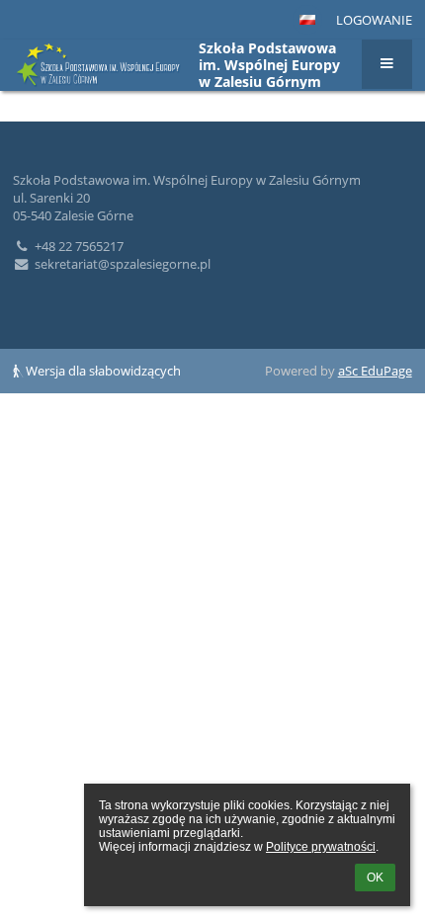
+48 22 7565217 (79, 246)
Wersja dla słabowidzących (102, 370)
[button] (307, 20)
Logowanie (374, 20)
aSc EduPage (375, 370)
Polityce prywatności (321, 847)
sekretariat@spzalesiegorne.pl (123, 264)
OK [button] (375, 877)
